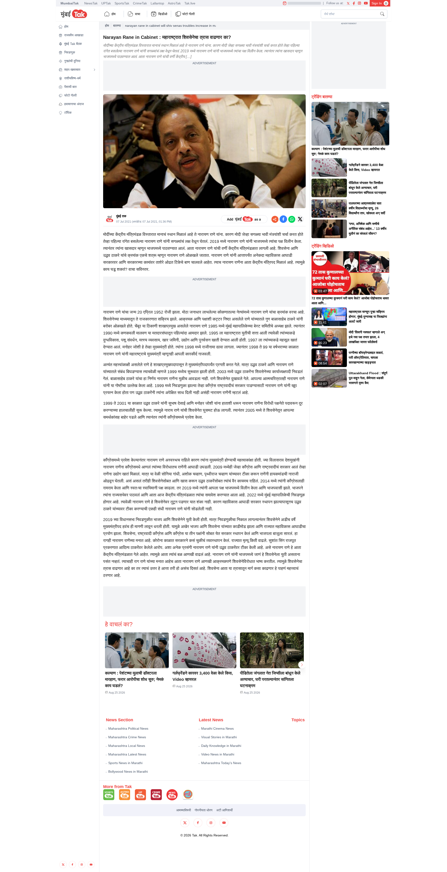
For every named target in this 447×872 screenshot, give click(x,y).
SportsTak (122, 3)
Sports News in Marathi (125, 763)
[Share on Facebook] (283, 219)
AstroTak (174, 3)
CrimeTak (140, 3)
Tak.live (189, 3)
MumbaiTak (70, 3)
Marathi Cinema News (217, 728)
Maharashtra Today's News (221, 763)
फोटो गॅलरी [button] (188, 14)
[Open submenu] (94, 70)
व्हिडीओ (162, 14)
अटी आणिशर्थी (224, 810)
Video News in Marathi (217, 754)
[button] (77, 26)
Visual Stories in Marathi (219, 737)
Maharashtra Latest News (127, 754)
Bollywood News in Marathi (128, 771)
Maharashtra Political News (128, 728)
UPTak (106, 3)
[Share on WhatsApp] (291, 219)
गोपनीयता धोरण (204, 810)
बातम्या (117, 25)
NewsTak (91, 3)
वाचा (137, 14)
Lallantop (157, 3)
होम (113, 14)
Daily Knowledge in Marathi (221, 746)
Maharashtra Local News (126, 746)
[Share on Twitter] (300, 219)
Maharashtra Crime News (127, 737)
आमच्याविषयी (183, 810)
